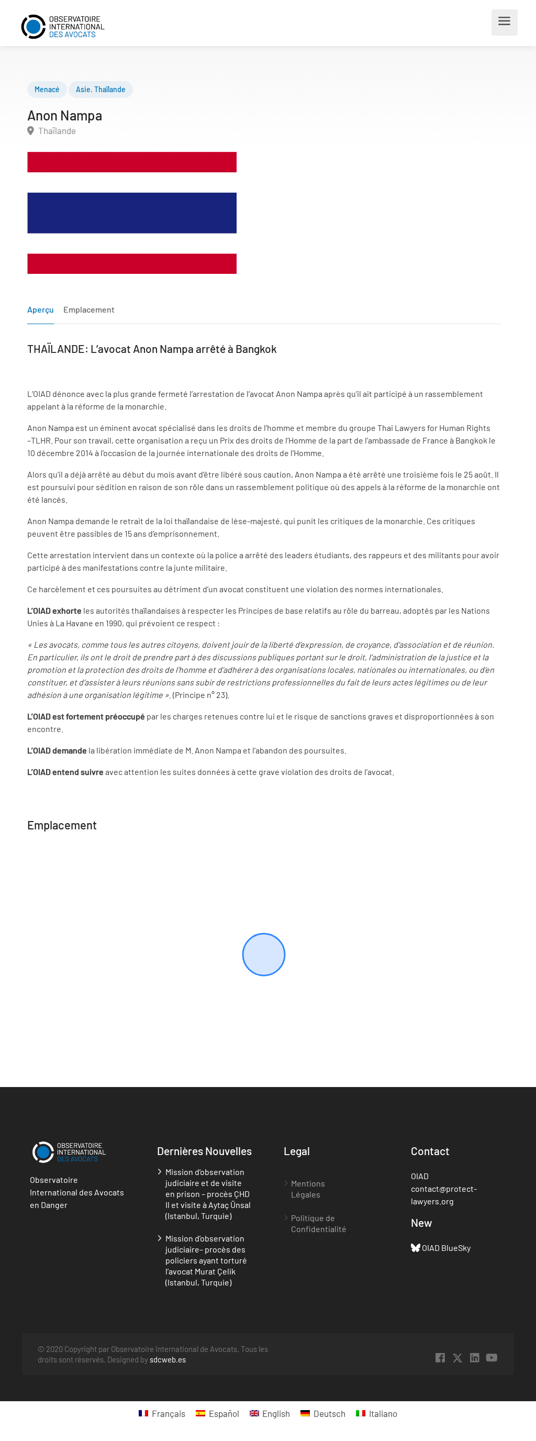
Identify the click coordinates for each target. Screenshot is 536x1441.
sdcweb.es (168, 1359)
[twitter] (457, 1358)
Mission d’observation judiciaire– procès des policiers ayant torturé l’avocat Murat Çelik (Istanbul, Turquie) (206, 1260)
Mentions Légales (308, 1188)
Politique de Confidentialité (319, 1223)
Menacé (47, 89)
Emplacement (89, 309)
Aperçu (40, 309)
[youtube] (491, 1358)
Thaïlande (110, 89)
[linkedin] (474, 1358)
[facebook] (439, 1358)
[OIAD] (72, 25)
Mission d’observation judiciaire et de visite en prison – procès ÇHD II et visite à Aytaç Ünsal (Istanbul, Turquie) (208, 1194)
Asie (83, 89)
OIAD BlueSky (446, 1247)
